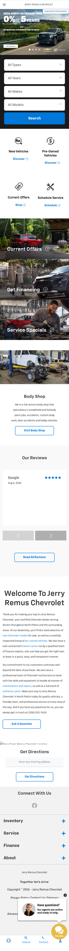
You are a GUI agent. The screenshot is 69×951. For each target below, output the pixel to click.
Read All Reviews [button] (34, 557)
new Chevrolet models (15, 635)
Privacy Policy (20, 898)
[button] (30, 49)
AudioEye (44, 905)
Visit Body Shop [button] (34, 430)
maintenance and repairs (17, 686)
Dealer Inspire (34, 919)
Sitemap (52, 898)
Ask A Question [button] (22, 724)
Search (34, 118)
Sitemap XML (27, 905)
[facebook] (34, 805)
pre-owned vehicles (36, 641)
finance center (29, 646)
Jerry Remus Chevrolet (47, 889)
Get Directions (34, 776)
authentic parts (12, 691)
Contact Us (37, 898)
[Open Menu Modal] (4, 4)
